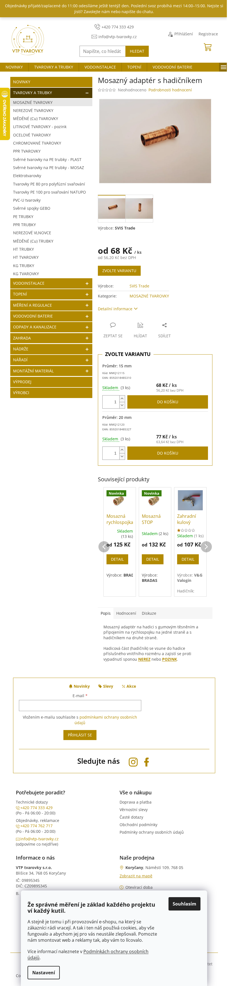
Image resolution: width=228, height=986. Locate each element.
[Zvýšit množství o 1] (122, 399)
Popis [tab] (106, 613)
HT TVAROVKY (26, 257)
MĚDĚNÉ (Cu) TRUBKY (33, 241)
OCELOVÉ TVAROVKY (32, 135)
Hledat (137, 51)
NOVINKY (21, 81)
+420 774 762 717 (36, 825)
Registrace (208, 33)
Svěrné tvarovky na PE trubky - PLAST (47, 159)
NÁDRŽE (20, 349)
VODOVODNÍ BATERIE (33, 316)
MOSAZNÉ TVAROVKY (33, 102)
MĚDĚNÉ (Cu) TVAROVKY (35, 118)
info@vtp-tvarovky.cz (39, 838)
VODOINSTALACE (28, 283)
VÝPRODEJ (22, 381)
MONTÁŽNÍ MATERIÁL (33, 371)
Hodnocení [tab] (126, 613)
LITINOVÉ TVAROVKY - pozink (39, 126)
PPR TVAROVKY (27, 151)
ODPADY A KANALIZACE (34, 327)
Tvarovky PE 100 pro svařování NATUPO (49, 192)
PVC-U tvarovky (27, 200)
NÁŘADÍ (20, 359)
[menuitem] (14, 67)
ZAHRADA (22, 338)
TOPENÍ (20, 294)
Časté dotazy (131, 817)
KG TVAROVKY (26, 273)
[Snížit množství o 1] (122, 405)
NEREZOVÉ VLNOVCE (32, 232)
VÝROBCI (21, 392)
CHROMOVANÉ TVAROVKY (37, 143)
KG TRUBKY (23, 265)
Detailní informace (115, 308)
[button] (104, 541)
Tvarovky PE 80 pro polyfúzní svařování (49, 184)
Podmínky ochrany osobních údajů (152, 832)
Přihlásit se (80, 735)
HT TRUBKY (23, 249)
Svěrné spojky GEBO (31, 208)
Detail (117, 559)
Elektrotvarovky (27, 175)
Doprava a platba (136, 802)
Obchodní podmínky (138, 824)
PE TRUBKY (23, 216)
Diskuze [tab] (149, 613)
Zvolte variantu (119, 270)
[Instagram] (133, 761)
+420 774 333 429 (36, 807)
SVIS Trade (139, 286)
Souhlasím (184, 904)
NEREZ (144, 659)
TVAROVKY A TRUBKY (32, 92)
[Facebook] (146, 761)
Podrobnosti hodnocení (170, 89)
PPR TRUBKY (24, 224)
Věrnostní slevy (134, 809)
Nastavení (43, 973)
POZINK (169, 659)
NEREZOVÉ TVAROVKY (33, 110)
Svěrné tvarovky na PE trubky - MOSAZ (48, 167)
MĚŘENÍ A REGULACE (32, 305)
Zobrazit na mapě (136, 875)
